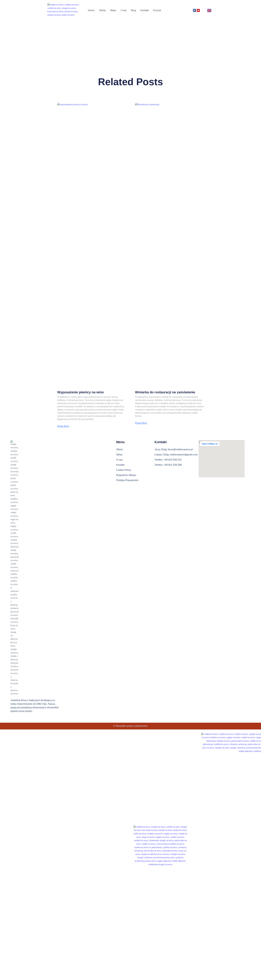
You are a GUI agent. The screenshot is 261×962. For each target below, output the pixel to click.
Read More (63, 426)
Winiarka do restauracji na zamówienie (165, 392)
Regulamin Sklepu (126, 475)
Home (91, 10)
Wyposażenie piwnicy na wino (80, 392)
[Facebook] (194, 10)
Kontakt (144, 10)
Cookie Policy (123, 470)
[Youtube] (198, 10)
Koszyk (157, 10)
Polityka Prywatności (127, 480)
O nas (124, 10)
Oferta (102, 10)
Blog (133, 10)
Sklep (113, 10)
